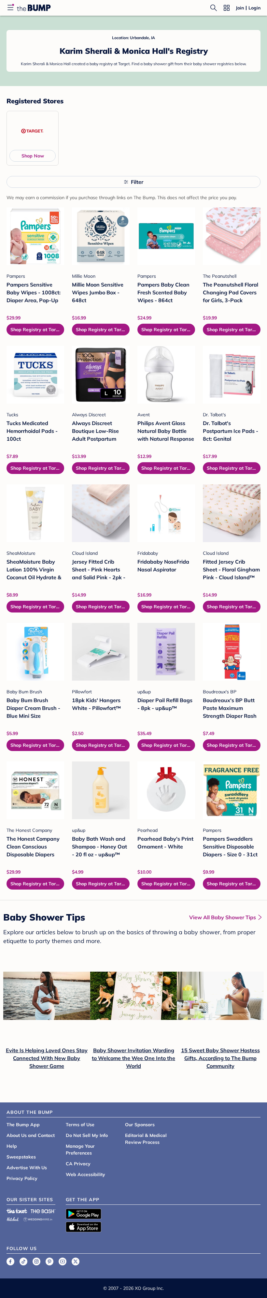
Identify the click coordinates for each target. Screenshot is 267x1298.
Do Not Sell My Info (87, 1135)
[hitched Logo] (13, 1218)
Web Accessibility (85, 1174)
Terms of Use (80, 1125)
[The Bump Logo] (34, 8)
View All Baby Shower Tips (222, 917)
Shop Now (32, 156)
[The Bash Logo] (43, 1211)
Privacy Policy (22, 1178)
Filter (137, 182)
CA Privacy (78, 1164)
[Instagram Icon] (36, 1261)
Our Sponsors (140, 1125)
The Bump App (23, 1125)
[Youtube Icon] (62, 1261)
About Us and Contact (31, 1135)
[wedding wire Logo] (37, 1218)
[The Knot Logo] (17, 1211)
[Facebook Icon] (10, 1261)
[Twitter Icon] (75, 1261)
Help (12, 1146)
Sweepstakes (21, 1157)
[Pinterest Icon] (49, 1261)
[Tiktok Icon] (23, 1261)
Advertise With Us (27, 1168)
